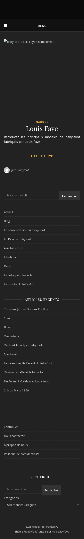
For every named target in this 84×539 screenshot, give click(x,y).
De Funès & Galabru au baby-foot (26, 381)
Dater (8, 266)
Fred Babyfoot (60, 531)
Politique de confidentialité (22, 454)
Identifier (10, 257)
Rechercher (69, 196)
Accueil (8, 212)
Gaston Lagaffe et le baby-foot (25, 372)
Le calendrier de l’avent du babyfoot (28, 363)
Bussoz (9, 327)
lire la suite (42, 156)
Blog (7, 221)
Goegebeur (11, 336)
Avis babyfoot (13, 248)
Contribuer (11, 427)
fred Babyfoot (20, 170)
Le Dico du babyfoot (17, 239)
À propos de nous (16, 445)
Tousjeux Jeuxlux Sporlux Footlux (26, 309)
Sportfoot (10, 354)
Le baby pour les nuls (18, 275)
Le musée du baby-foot (20, 284)
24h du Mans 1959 (16, 390)
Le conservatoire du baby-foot (24, 230)
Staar (7, 318)
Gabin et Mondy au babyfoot (23, 345)
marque (42, 122)
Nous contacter (14, 436)
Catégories (11, 498)
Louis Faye (42, 128)
